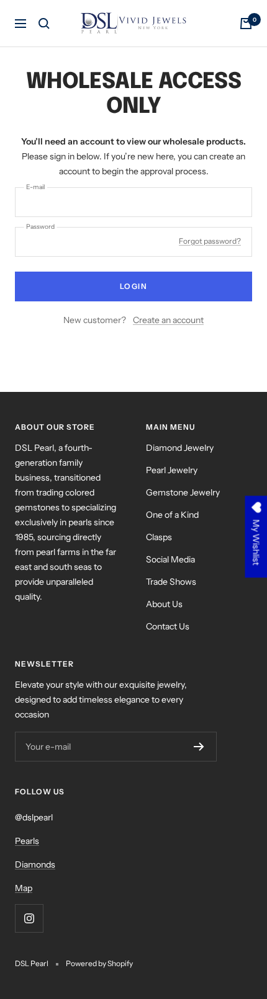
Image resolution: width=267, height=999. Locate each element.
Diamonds (35, 864)
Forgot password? (210, 241)
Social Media (170, 559)
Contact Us (167, 626)
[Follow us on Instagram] (29, 918)
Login (134, 286)
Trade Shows (171, 581)
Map (23, 888)
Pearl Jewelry (171, 470)
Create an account (168, 320)
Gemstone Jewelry (183, 492)
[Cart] (246, 23)
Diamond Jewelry (180, 447)
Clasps (159, 537)
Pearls (27, 840)
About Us (164, 604)
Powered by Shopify (99, 963)
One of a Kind (172, 514)
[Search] (44, 23)
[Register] (199, 746)
